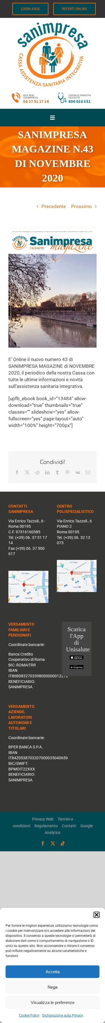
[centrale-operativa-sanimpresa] (53, 24)
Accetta (53, 971)
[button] (96, 915)
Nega (52, 987)
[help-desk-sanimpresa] (30, 94)
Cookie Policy (29, 1015)
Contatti (69, 826)
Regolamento (46, 826)
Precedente (53, 206)
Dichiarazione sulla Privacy (62, 1015)
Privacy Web (42, 819)
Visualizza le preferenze (52, 1002)
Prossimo (81, 206)
